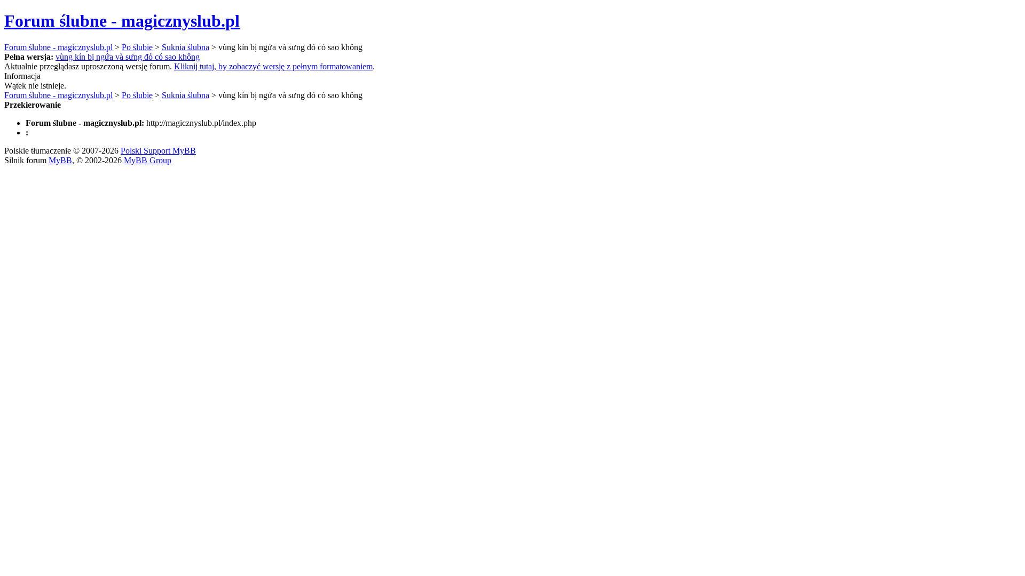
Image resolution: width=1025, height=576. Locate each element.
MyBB (60, 160)
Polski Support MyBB (158, 150)
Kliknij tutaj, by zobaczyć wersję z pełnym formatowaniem (273, 66)
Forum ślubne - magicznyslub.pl (122, 20)
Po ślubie (137, 47)
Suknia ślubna (185, 47)
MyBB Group (147, 160)
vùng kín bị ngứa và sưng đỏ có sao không (128, 56)
